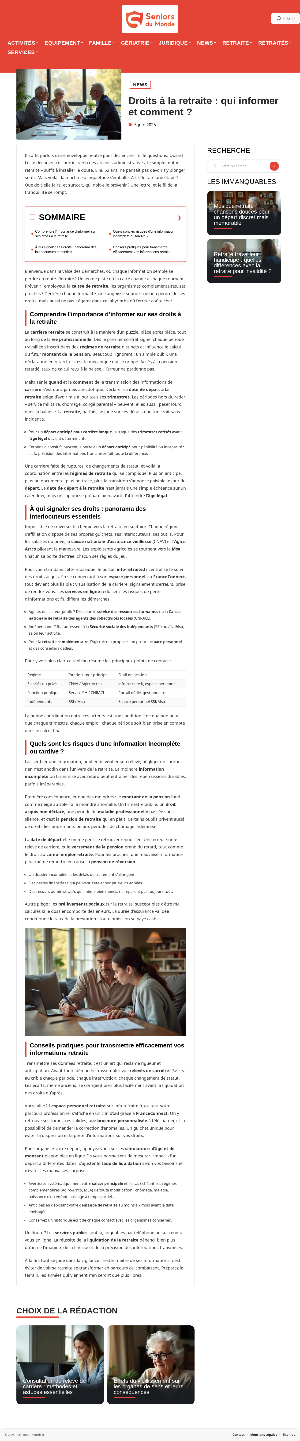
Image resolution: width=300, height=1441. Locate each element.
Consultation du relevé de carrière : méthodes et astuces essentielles (54, 1386)
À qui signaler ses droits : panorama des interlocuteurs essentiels (66, 249)
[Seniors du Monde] (150, 19)
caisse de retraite (90, 286)
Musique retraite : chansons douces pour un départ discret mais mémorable (242, 214)
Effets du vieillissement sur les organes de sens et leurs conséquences (148, 1386)
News (140, 84)
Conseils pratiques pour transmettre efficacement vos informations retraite (141, 249)
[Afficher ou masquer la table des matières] (133, 217)
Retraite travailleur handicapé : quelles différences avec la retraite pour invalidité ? (242, 262)
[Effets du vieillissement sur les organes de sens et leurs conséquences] (151, 1364)
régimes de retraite (100, 347)
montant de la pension (66, 354)
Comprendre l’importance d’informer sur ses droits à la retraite (65, 233)
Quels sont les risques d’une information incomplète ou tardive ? (143, 233)
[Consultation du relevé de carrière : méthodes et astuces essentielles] (60, 1364)
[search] (279, 18)
